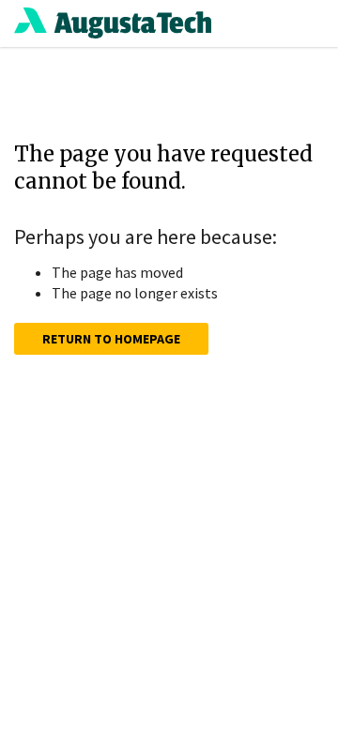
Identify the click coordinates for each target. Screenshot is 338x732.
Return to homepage (111, 338)
